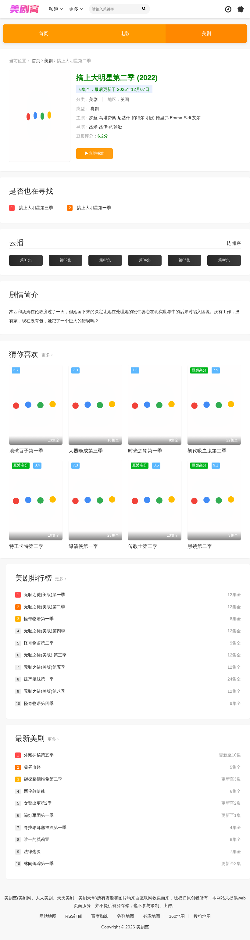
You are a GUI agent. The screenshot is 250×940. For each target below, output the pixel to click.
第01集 (26, 260)
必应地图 (151, 916)
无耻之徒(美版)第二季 (129, 606)
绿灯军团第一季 (129, 815)
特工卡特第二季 (26, 546)
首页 (43, 33)
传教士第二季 (142, 546)
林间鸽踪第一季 (128, 863)
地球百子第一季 (26, 450)
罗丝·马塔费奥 (102, 117)
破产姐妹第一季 (129, 679)
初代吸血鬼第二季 (207, 450)
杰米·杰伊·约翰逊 (105, 126)
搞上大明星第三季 (32, 207)
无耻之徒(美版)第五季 (129, 667)
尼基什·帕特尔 (131, 117)
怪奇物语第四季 (128, 703)
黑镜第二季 (200, 546)
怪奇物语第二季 (129, 643)
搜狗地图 (202, 916)
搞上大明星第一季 (90, 207)
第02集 (65, 260)
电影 (125, 33)
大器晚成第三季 (86, 450)
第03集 (105, 260)
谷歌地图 (125, 916)
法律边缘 (129, 851)
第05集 (184, 260)
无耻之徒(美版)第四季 (129, 630)
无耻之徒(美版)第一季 (129, 594)
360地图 (177, 916)
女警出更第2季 (129, 803)
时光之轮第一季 (145, 450)
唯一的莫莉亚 (129, 839)
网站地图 (47, 916)
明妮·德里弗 (157, 117)
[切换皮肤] (241, 9)
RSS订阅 (73, 916)
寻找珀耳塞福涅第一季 (129, 827)
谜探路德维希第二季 (129, 779)
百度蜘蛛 (99, 916)
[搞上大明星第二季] (39, 116)
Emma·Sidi (180, 117)
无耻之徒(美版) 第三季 (129, 654)
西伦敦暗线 (129, 791)
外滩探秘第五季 (129, 754)
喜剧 (94, 108)
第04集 (145, 260)
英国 (124, 99)
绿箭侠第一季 (83, 546)
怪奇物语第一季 (129, 618)
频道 (54, 9)
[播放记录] (228, 9)
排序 (236, 243)
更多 (74, 9)
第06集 (224, 260)
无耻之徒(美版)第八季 (129, 691)
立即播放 (96, 153)
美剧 (206, 33)
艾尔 (196, 117)
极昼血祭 (129, 767)
